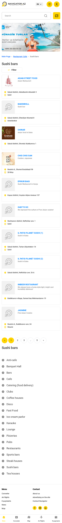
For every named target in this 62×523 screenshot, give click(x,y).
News (4, 505)
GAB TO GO (23, 207)
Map (3, 509)
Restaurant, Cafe (20, 56)
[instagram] (40, 508)
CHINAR (21, 130)
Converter (5, 494)
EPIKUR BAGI (24, 181)
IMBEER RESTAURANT (28, 284)
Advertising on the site (41, 497)
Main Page (6, 56)
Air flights (5, 497)
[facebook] (34, 508)
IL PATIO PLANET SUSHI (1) (30, 233)
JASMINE (22, 310)
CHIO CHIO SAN (25, 155)
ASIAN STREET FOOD (27, 78)
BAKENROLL (23, 104)
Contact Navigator (40, 501)
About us (36, 494)
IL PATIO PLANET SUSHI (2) (30, 259)
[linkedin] (45, 508)
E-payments (6, 501)
